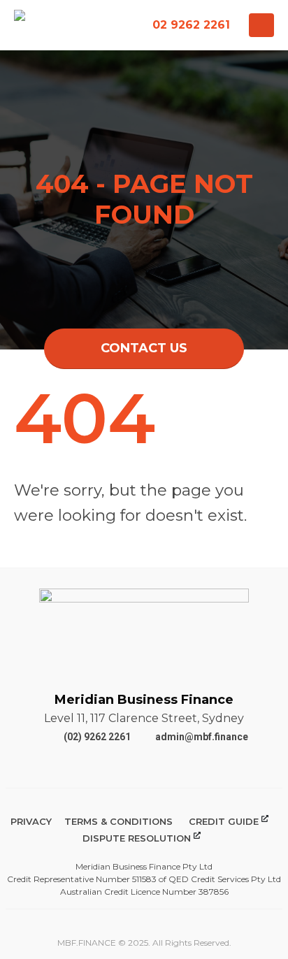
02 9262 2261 (191, 24)
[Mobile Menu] (261, 25)
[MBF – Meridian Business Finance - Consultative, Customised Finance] (57, 25)
